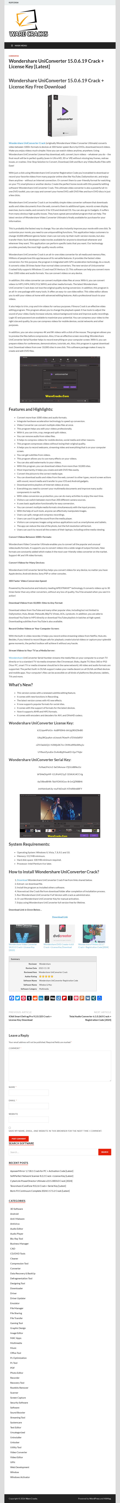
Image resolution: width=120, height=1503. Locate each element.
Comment (15, 1048)
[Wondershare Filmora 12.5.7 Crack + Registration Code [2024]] (94, 934)
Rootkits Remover (19, 1387)
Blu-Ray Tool (16, 1238)
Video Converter (18, 1452)
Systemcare (16, 1422)
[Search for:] (60, 1152)
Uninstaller (16, 1437)
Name (13, 1087)
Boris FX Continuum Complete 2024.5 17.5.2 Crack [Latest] (40, 1190)
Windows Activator (20, 1477)
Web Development (19, 1467)
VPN (12, 1462)
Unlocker (14, 1442)
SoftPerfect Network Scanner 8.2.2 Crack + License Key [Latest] (41, 1175)
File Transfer (16, 1318)
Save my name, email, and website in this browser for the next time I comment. (55, 1131)
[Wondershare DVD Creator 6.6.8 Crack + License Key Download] (60, 934)
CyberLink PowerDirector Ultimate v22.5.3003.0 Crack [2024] (41, 1180)
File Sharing (16, 1313)
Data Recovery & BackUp (22, 1273)
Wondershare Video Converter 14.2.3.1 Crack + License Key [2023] (23, 947)
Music (13, 1347)
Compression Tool (19, 1263)
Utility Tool (15, 1447)
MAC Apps (15, 1338)
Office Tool (15, 1352)
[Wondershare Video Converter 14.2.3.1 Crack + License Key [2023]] (25, 934)
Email (13, 1100)
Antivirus (15, 1223)
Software (14, 1407)
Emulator (15, 1303)
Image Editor (16, 1333)
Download (22, 880)
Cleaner (14, 1258)
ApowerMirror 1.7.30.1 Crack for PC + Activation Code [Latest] (41, 1171)
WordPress (94, 1498)
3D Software (16, 1208)
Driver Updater (18, 1298)
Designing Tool (17, 1283)
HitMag (107, 1498)
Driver (13, 1293)
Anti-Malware (17, 1218)
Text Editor (15, 1427)
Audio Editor (16, 1228)
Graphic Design (18, 1328)
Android (14, 1213)
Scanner (14, 1392)
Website (13, 1114)
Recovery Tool (17, 1382)
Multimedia (16, 1343)
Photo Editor (16, 1372)
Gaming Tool (16, 1323)
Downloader (16, 1288)
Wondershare (16, 657)
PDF (12, 1367)
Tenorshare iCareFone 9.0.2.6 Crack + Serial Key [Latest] (38, 1185)
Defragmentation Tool (21, 1278)
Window (14, 1472)
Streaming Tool (17, 1417)
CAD (12, 1248)
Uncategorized (17, 1432)
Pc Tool (13, 1362)
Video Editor (16, 1457)
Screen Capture (18, 1397)
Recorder (14, 1377)
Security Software (19, 1402)
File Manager (16, 1308)
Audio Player (16, 1233)
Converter (14, 56)
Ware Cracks (31, 1498)
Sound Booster (17, 1412)
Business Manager (19, 1243)
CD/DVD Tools (17, 1253)
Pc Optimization (18, 1357)
